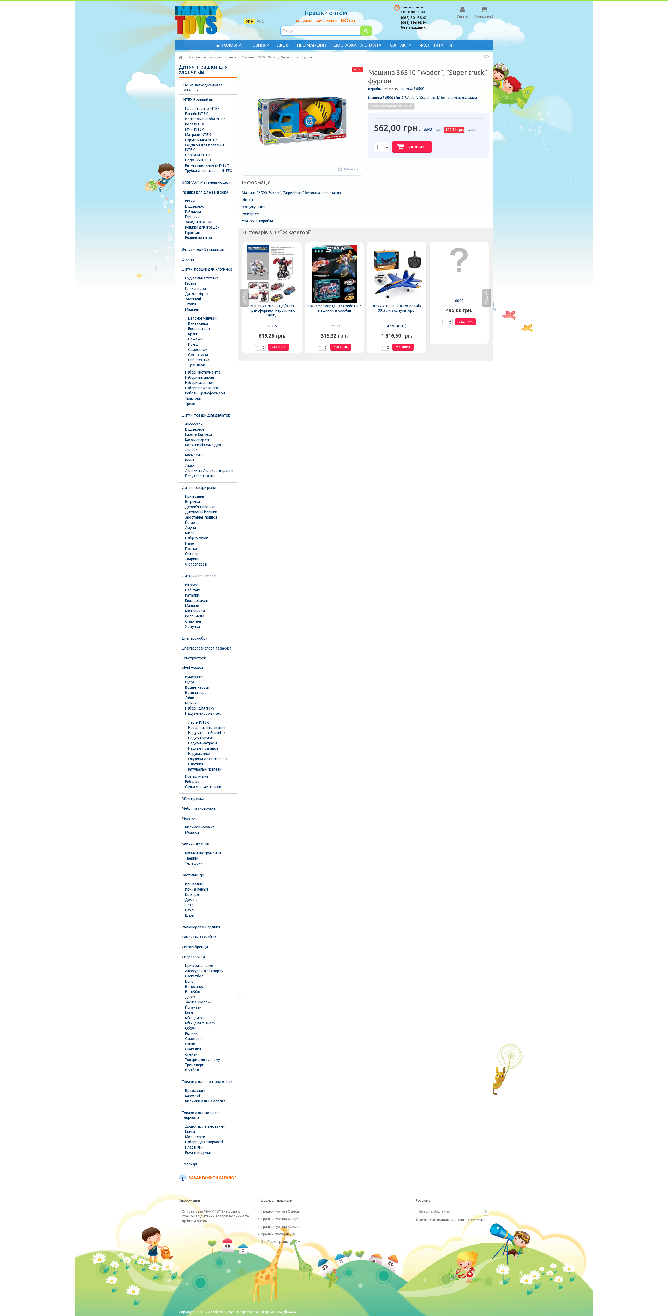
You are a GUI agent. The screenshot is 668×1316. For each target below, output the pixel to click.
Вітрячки (192, 502)
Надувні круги (200, 738)
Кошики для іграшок (202, 227)
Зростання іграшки (201, 517)
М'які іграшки (193, 798)
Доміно (191, 900)
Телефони (194, 863)
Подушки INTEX (198, 160)
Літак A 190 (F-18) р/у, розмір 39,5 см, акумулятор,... (397, 308)
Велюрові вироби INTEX (205, 119)
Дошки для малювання (205, 1126)
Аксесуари (194, 424)
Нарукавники (199, 754)
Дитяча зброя (196, 294)
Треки (190, 403)
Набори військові (199, 377)
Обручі (190, 1028)
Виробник (375, 89)
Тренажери (194, 1065)
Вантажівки (198, 323)
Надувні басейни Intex (206, 733)
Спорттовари (193, 957)
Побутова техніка (200, 476)
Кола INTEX (194, 124)
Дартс (190, 997)
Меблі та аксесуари (198, 808)
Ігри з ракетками (199, 966)
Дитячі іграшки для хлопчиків (207, 269)
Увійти (462, 16)
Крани (193, 334)
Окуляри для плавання (208, 759)
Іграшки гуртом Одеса (280, 1211)
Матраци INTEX (198, 135)
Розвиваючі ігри (198, 238)
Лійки (189, 698)
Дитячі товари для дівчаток (206, 415)
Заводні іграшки (198, 222)
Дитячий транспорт (199, 576)
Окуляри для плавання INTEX (204, 147)
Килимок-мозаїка (199, 827)
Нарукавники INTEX (201, 140)
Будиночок (194, 206)
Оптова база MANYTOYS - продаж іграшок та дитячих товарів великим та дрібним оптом (215, 1216)
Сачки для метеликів (203, 787)
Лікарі (190, 465)
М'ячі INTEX (194, 129)
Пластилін (194, 1147)
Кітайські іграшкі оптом (280, 1242)
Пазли (190, 910)
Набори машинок (199, 383)
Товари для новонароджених (207, 1082)
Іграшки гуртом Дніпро (280, 1219)
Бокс (189, 981)
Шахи (189, 915)
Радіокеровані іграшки (201, 927)
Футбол (192, 1070)
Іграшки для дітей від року (205, 192)
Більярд (192, 894)
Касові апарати (197, 440)
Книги (190, 1131)
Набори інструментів (203, 372)
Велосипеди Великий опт (204, 249)
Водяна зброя (196, 692)
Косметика (194, 455)
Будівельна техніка (201, 278)
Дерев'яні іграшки (200, 507)
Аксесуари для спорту (204, 971)
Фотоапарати (196, 564)
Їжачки (190, 201)
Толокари (190, 1164)
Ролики (191, 1033)
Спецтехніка (198, 360)
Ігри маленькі (196, 889)
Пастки (191, 548)
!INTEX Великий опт (198, 100)
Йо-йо (190, 522)
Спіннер (192, 554)
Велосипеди (196, 986)
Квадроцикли (196, 600)
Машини (192, 309)
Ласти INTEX (198, 722)
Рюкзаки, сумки (198, 1152)
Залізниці (193, 299)
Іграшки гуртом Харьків (281, 1226)
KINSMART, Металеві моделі (206, 182)
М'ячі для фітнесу (200, 1023)
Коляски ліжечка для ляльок (203, 447)
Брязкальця (195, 1091)
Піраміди (192, 232)
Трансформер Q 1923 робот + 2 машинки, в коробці (334, 308)
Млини (191, 703)
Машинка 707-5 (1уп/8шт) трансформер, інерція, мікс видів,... (272, 310)
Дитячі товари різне (199, 487)
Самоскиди (197, 349)
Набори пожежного (201, 388)
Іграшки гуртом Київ (278, 1234)
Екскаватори (199, 329)
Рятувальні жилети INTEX (207, 165)
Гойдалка (193, 211)
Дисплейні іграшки (201, 512)
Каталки (192, 595)
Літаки (190, 304)
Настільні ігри (193, 875)
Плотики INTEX (198, 155)
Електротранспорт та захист (207, 648)
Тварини (192, 559)
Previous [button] (244, 298)
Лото (189, 905)
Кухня (189, 460)
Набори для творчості (204, 1142)
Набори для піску (199, 708)
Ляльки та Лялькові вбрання (209, 470)
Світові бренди (195, 947)
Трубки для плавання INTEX (208, 171)
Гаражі (190, 283)
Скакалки (193, 1049)
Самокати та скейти (199, 937)
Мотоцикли (195, 611)
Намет (190, 543)
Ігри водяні (194, 496)
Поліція (194, 344)
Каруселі (192, 1096)
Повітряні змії (196, 776)
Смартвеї (193, 621)
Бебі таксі (193, 590)
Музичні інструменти (203, 853)
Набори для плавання (206, 727)
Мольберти (195, 1137)
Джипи (188, 259)
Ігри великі (194, 884)
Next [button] (486, 298)
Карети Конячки (198, 434)
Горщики (192, 217)
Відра (190, 682)
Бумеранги (194, 677)
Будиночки (194, 429)
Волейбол (193, 992)
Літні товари (192, 668)
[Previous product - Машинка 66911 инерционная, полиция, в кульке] (485, 56)
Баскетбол (194, 976)
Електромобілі (194, 638)
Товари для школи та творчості (200, 1115)
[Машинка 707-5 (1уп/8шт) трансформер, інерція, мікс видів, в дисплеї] (272, 274)
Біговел (191, 585)
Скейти (191, 1054)
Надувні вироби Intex (203, 713)
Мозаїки (189, 818)
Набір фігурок (196, 538)
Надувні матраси (202, 743)
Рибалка (192, 781)
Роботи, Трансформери (205, 393)
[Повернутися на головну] (180, 57)
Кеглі (189, 1013)
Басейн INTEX (196, 114)
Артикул (407, 89)
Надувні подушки (203, 748)
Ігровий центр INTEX (202, 108)
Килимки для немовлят (205, 1101)
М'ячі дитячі (195, 1018)
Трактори (193, 398)
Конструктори (194, 658)
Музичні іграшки (195, 844)
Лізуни (190, 528)
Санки (190, 1044)
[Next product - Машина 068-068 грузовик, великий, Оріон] (488, 56)
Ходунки (192, 626)
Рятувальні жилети (205, 769)
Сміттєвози (198, 355)
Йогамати (193, 1007)
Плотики (195, 764)
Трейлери (196, 365)
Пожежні (195, 339)
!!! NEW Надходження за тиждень (202, 87)
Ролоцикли (194, 616)
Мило (190, 533)
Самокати (193, 1039)
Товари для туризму (202, 1059)
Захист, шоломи (198, 1002)
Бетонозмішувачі (202, 318)
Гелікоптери (195, 288)
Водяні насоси (197, 687)
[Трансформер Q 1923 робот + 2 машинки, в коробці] (334, 274)
